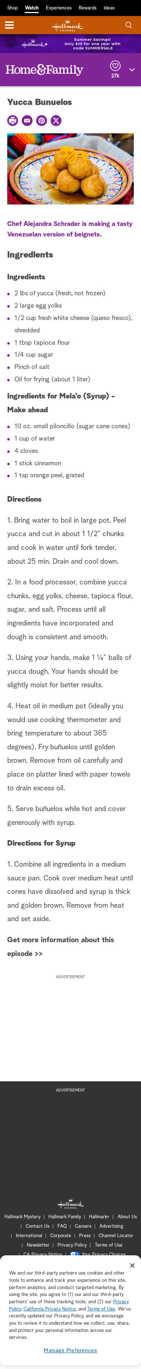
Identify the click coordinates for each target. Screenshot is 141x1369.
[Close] (132, 1265)
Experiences (59, 8)
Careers (83, 1226)
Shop (12, 8)
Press (85, 1236)
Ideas (109, 8)
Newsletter (38, 1245)
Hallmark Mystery (22, 1217)
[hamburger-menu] (9, 25)
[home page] (67, 25)
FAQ (62, 1226)
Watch (32, 8)
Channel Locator (116, 1236)
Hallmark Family (64, 1217)
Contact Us (38, 1226)
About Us (127, 1217)
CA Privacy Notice (43, 1254)
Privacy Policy (72, 1245)
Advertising (111, 1226)
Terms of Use (109, 1245)
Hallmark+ (99, 1217)
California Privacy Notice (50, 1309)
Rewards (88, 8)
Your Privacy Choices (104, 1254)
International (29, 1236)
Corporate (60, 1236)
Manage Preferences (70, 1350)
